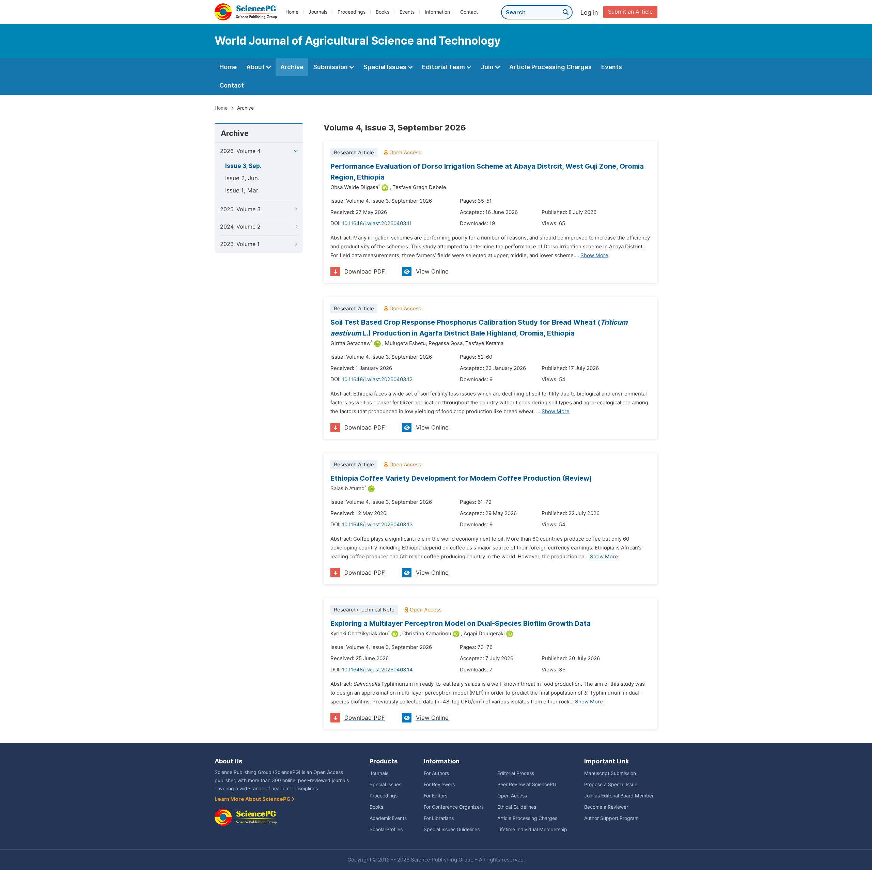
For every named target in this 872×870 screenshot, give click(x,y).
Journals (318, 12)
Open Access (512, 795)
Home (291, 12)
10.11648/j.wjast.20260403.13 (377, 525)
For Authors (436, 773)
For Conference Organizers (454, 807)
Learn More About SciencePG (253, 799)
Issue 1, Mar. (242, 190)
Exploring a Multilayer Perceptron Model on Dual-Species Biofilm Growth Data (460, 623)
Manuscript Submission (610, 773)
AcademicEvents (388, 818)
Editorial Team (444, 67)
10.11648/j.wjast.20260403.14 (377, 670)
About (256, 67)
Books (382, 12)
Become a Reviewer (606, 807)
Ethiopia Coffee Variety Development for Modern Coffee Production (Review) (461, 478)
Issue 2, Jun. (242, 178)
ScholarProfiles (386, 829)
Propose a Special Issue (610, 784)
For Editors (435, 795)
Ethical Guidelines (516, 807)
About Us (228, 761)
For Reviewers (439, 784)
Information (437, 12)
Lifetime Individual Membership (532, 829)
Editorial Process (515, 773)
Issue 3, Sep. (243, 165)
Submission (331, 67)
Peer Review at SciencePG (526, 784)
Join (488, 67)
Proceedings (351, 12)
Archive (291, 67)
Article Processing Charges (550, 67)
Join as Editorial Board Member (619, 795)
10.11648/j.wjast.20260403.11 (377, 223)
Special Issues (385, 67)
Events (407, 12)
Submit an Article (630, 12)
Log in (589, 12)
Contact (469, 12)
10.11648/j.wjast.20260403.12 (377, 379)
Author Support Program (611, 818)
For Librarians (439, 818)
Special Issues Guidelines (452, 829)
